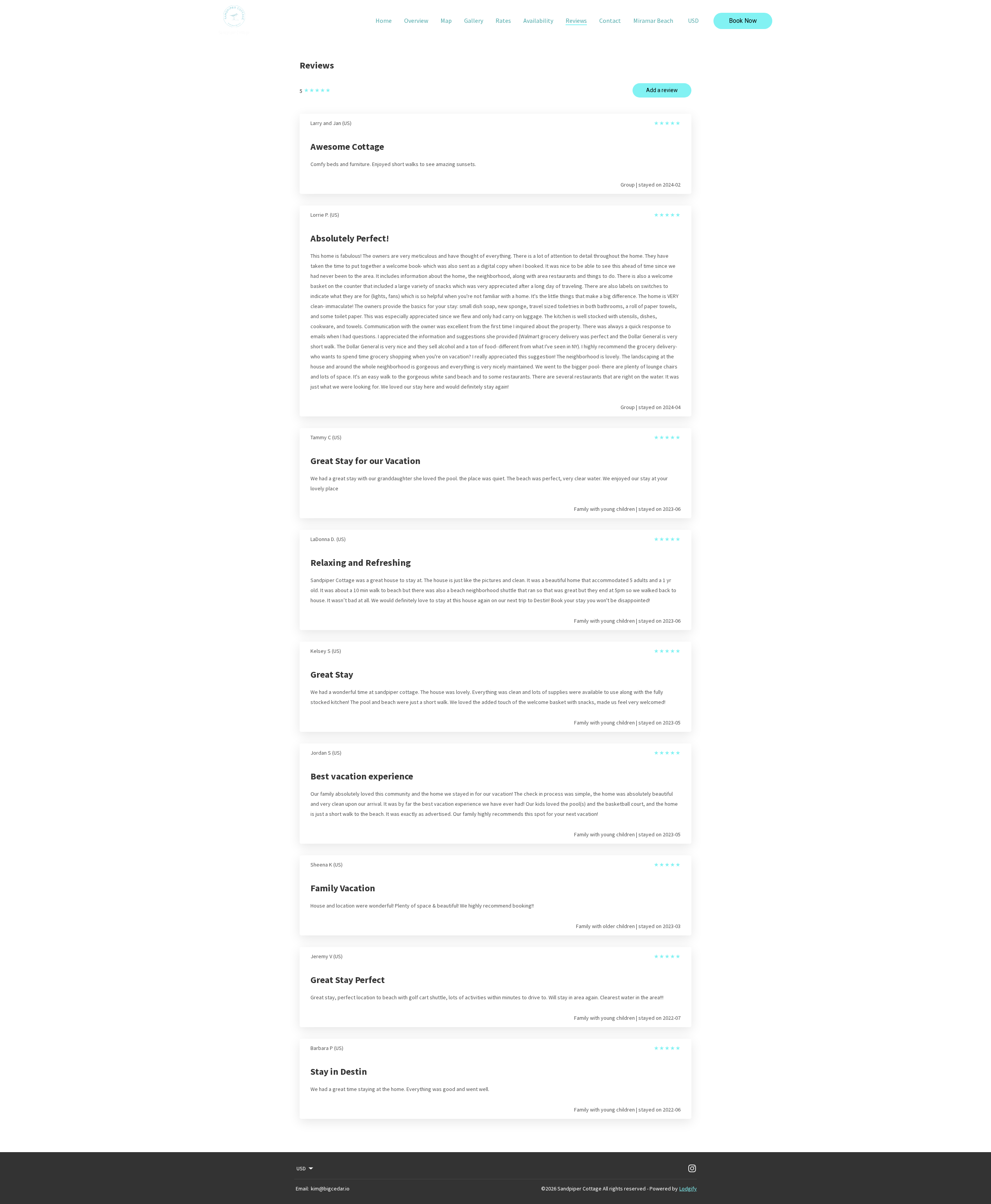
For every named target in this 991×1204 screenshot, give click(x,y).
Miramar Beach (653, 20)
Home (383, 20)
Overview (416, 20)
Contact (610, 20)
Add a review (662, 90)
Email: (302, 1188)
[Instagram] (692, 1168)
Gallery (473, 20)
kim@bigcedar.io (330, 1188)
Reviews (576, 20)
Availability (538, 20)
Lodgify (688, 1188)
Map (446, 20)
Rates (503, 20)
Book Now (743, 20)
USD (693, 20)
